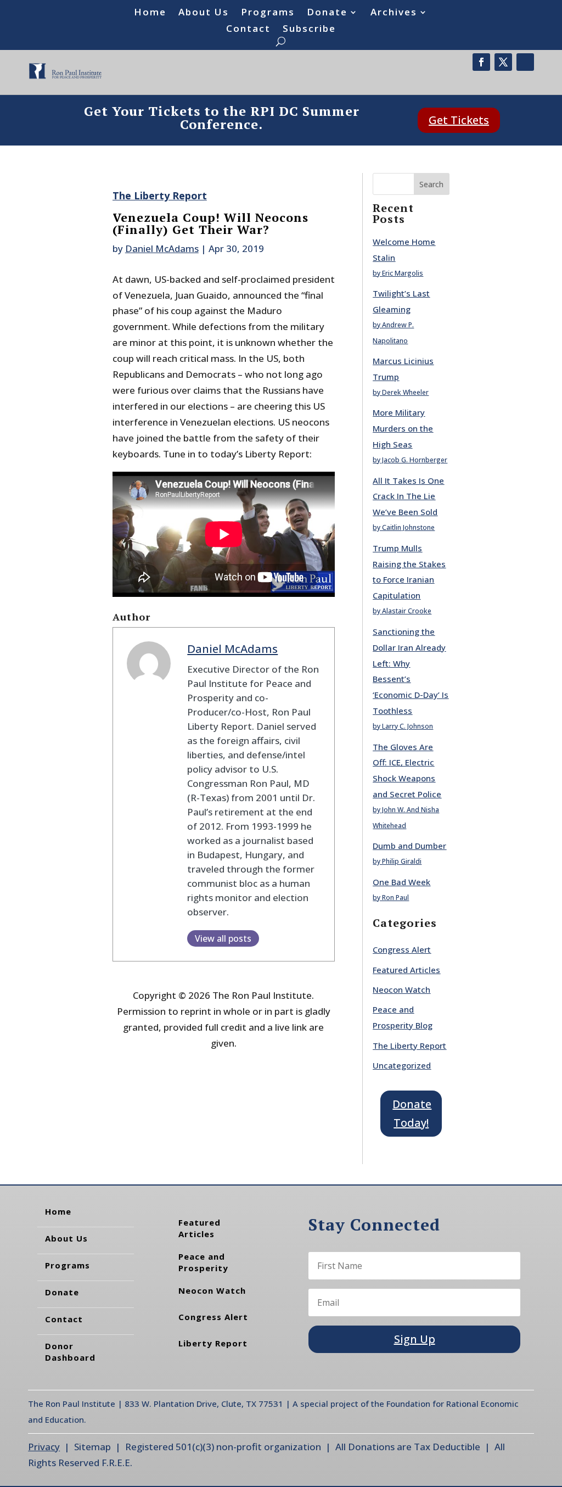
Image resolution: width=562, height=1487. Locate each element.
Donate (327, 13)
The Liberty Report (160, 195)
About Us (203, 13)
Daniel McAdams (162, 248)
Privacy (44, 1446)
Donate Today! (411, 1113)
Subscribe (309, 30)
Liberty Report (213, 1343)
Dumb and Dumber (409, 845)
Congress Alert (402, 949)
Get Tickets (459, 120)
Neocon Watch (401, 989)
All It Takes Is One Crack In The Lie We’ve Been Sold (408, 496)
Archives (393, 13)
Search (431, 184)
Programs (268, 13)
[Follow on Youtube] (525, 62)
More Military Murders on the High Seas (403, 428)
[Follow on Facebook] (481, 62)
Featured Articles (406, 969)
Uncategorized (402, 1065)
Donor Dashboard (70, 1351)
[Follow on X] (503, 62)
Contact (248, 30)
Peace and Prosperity (203, 1262)
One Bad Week (401, 881)
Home (150, 13)
